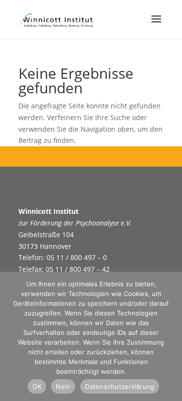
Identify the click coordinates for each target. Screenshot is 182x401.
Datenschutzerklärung (119, 386)
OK (37, 386)
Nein (63, 386)
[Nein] (170, 336)
